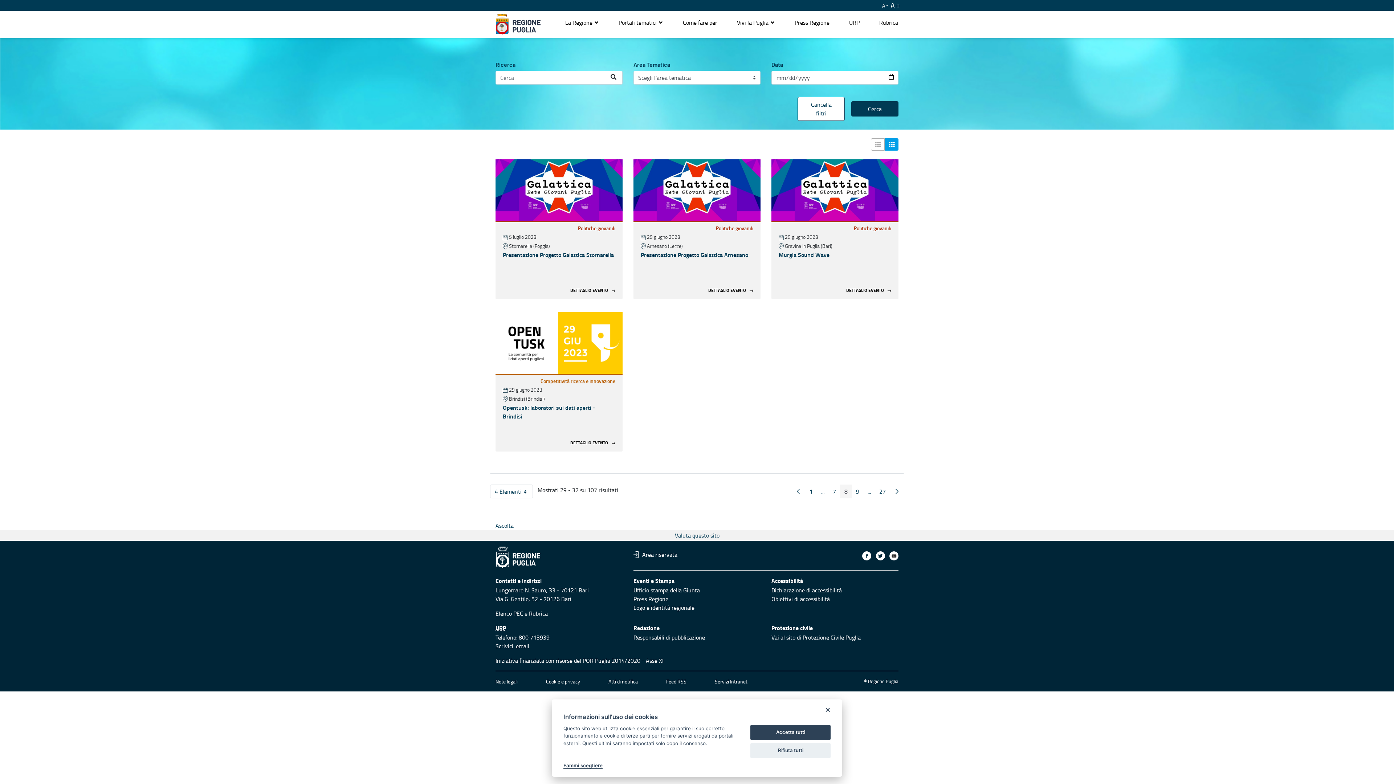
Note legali (507, 681)
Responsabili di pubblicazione (669, 637)
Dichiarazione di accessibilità (806, 590)
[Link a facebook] (866, 555)
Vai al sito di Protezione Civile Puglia (816, 637)
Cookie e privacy (563, 681)
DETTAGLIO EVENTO (589, 290)
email (522, 646)
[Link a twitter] (880, 555)
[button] (582, 22)
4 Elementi (514, 492)
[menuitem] (700, 22)
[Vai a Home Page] (518, 24)
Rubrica (538, 613)
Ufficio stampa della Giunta (666, 590)
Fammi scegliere (583, 765)
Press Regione (650, 599)
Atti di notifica (623, 681)
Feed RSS (676, 681)
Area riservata (659, 554)
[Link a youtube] (893, 555)
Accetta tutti (790, 732)
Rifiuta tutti (790, 750)
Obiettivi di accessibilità (800, 599)
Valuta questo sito (697, 535)
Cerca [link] (875, 109)
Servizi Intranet (731, 681)
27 (884, 492)
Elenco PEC (509, 613)
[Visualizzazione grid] (891, 144)
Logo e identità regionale (663, 608)
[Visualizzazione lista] (878, 144)
